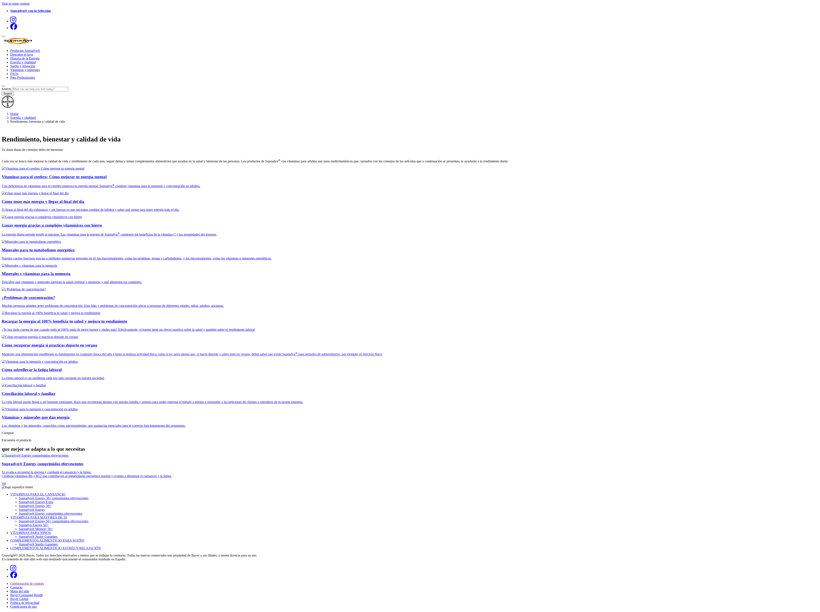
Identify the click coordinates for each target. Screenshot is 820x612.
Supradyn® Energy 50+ (35, 506)
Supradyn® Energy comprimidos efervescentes (50, 513)
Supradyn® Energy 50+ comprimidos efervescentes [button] (53, 498)
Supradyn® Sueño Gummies (38, 544)
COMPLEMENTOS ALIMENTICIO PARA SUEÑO (47, 540)
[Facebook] (13, 28)
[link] (410, 469)
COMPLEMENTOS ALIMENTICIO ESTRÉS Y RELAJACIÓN (55, 548)
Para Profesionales (22, 77)
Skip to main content (15, 3)
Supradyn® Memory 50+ (36, 529)
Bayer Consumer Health (26, 595)
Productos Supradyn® (25, 50)
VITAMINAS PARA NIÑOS (30, 533)
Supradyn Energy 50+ (34, 525)
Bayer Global (19, 599)
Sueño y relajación (22, 66)
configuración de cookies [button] (27, 583)
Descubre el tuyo (21, 54)
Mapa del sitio (19, 591)
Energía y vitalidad (23, 62)
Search (6, 89)
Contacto (16, 587)
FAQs (14, 74)
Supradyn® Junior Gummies (38, 536)
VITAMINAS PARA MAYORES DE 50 (38, 517)
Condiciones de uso (23, 606)
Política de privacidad (24, 603)
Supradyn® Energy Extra (36, 502)
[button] (30, 11)
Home (14, 114)
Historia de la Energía (25, 58)
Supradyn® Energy (32, 509)
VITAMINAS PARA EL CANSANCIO (38, 494)
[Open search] (3, 86)
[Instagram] (13, 21)
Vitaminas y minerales (25, 70)
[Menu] (3, 36)
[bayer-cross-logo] (8, 106)
